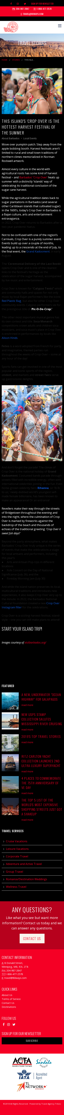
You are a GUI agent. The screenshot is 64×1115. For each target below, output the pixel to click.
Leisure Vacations (17, 849)
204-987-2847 (20, 8)
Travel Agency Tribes (51, 1103)
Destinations (9, 1006)
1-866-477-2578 (42, 8)
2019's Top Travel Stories (41, 736)
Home (4, 59)
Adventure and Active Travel (24, 864)
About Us (7, 995)
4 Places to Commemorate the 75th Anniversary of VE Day (41, 783)
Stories (16, 59)
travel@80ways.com (32, 14)
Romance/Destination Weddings (26, 879)
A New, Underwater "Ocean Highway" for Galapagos (41, 697)
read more (27, 705)
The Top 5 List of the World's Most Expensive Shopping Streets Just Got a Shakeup (42, 807)
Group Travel (14, 872)
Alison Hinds (10, 338)
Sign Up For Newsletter (42, 3)
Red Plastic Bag (11, 301)
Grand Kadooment (38, 251)
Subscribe (32, 1040)
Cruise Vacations (16, 841)
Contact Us (32, 938)
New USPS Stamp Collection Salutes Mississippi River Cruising (42, 719)
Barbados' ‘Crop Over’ (33, 177)
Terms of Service (11, 999)
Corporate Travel (17, 856)
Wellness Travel (16, 887)
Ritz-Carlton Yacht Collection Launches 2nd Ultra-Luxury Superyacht (41, 761)
